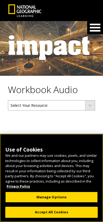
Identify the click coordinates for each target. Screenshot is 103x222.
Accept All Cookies (51, 212)
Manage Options (51, 197)
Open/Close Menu (95, 27)
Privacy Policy (18, 186)
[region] (51, 178)
